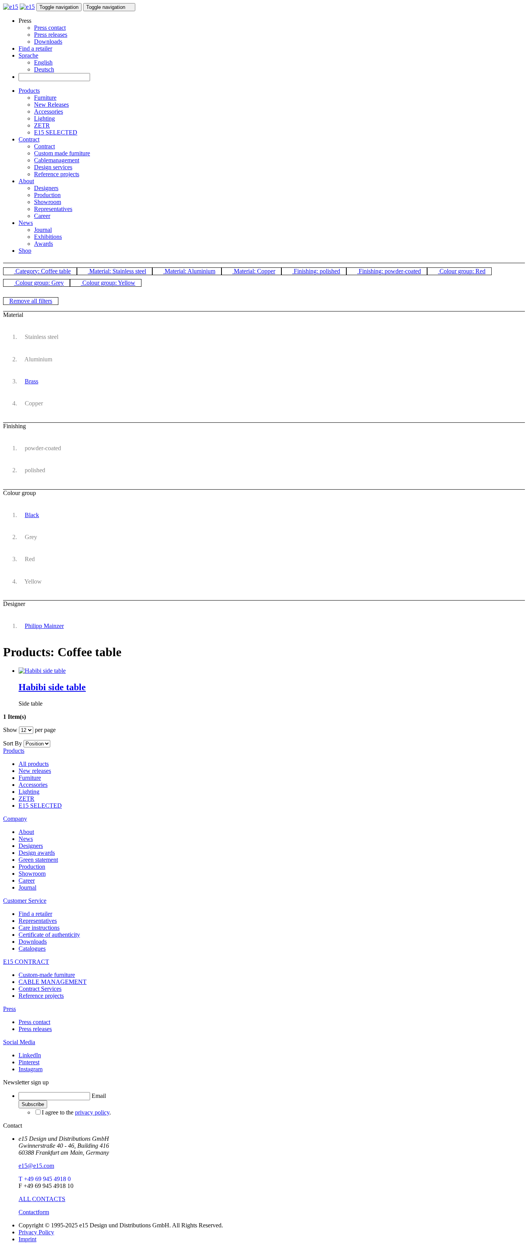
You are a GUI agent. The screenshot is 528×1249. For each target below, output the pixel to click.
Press (9, 1009)
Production (47, 195)
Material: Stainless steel (117, 271)
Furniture (45, 97)
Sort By (12, 743)
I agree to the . (76, 1112)
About (26, 181)
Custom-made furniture (47, 975)
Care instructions (39, 927)
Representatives (53, 209)
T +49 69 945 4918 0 (45, 1179)
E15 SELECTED (55, 132)
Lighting (44, 118)
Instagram (31, 1069)
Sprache (28, 55)
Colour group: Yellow (108, 282)
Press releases (50, 34)
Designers (46, 188)
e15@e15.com (36, 1165)
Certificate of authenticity (49, 934)
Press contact (50, 27)
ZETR (42, 125)
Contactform (34, 1212)
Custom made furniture (62, 153)
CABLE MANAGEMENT (53, 981)
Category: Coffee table (42, 271)
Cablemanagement (56, 160)
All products (34, 764)
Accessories (48, 111)
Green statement (38, 859)
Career (42, 216)
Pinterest (29, 1062)
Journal (43, 229)
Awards (43, 243)
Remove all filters (30, 301)
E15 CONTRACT (26, 961)
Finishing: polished (316, 271)
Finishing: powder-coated (389, 271)
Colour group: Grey (39, 282)
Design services (53, 167)
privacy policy (92, 1112)
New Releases (51, 104)
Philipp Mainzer (44, 626)
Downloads (48, 41)
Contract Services (40, 988)
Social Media (19, 1042)
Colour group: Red (461, 271)
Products (29, 90)
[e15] (10, 6)
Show (10, 730)
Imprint (27, 1239)
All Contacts (42, 1199)
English (43, 62)
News (26, 223)
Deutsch (44, 69)
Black (32, 515)
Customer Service (24, 900)
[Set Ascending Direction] (54, 743)
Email (99, 1095)
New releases (35, 770)
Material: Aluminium (189, 271)
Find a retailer (35, 48)
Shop (25, 250)
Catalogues (32, 948)
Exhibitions (48, 236)
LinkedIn (30, 1055)
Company (15, 818)
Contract (29, 139)
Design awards (37, 852)
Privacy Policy (36, 1232)
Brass (31, 381)
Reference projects (56, 174)
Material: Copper (253, 271)
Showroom (47, 202)
